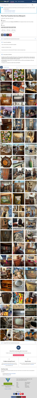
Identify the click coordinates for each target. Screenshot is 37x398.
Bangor (8, 374)
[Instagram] (18, 394)
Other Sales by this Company (10, 10)
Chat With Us (8, 383)
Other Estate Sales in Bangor (10, 11)
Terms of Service (27, 382)
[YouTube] (21, 394)
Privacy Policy (27, 383)
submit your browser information (9, 364)
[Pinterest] (23, 394)
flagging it (32, 364)
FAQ (17, 382)
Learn (17, 383)
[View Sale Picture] (6, 75)
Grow (17, 384)
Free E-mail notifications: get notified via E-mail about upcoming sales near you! (24, 379)
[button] (18, 39)
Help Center (27, 385)
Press (26, 384)
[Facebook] (14, 394)
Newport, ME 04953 (12, 373)
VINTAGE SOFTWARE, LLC (10, 385)
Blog (17, 385)
